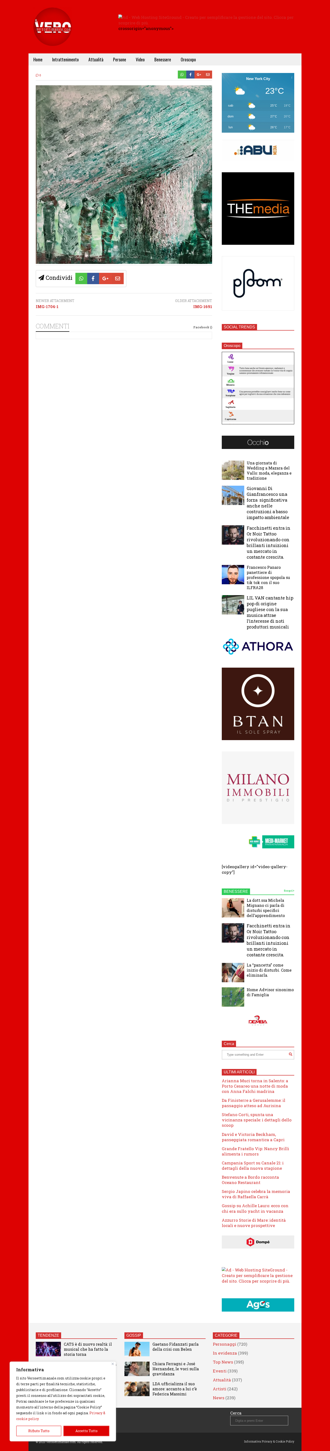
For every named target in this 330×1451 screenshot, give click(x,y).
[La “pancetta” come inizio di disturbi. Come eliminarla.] (233, 972)
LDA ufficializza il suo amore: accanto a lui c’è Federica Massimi (174, 1388)
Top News (223, 1362)
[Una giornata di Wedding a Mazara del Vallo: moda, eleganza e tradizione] (233, 470)
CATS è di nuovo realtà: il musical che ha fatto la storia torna (88, 1349)
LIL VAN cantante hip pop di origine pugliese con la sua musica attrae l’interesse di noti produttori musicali (270, 612)
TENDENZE (48, 1335)
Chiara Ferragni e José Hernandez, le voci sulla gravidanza (175, 1368)
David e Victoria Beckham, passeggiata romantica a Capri (253, 1137)
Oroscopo (188, 59)
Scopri (288, 890)
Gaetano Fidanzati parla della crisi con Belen (175, 1347)
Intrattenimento (65, 59)
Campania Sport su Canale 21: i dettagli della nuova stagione (253, 1165)
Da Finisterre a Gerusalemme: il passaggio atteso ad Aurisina (253, 1102)
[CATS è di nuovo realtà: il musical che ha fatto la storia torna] (48, 1349)
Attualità (95, 59)
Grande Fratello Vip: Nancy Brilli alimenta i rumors (255, 1151)
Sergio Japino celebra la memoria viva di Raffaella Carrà (256, 1194)
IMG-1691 (202, 306)
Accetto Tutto (86, 1431)
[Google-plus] (199, 75)
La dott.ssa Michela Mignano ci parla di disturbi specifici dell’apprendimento (266, 908)
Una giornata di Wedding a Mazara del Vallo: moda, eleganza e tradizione (269, 470)
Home (38, 59)
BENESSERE (236, 891)
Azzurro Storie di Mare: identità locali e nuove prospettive (254, 1222)
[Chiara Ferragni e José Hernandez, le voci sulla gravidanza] (137, 1369)
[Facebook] (190, 75)
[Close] (113, 1364)
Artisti (219, 1389)
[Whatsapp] (182, 75)
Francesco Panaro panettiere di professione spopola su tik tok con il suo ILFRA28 (268, 577)
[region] (63, 1401)
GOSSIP (133, 1335)
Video (140, 59)
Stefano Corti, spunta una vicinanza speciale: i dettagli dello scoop (257, 1120)
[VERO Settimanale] (52, 34)
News (218, 1397)
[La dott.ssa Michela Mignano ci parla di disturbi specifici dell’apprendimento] (233, 907)
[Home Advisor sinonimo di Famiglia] (233, 997)
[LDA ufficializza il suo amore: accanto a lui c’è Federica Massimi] (137, 1389)
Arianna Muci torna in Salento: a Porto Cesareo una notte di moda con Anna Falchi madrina (255, 1086)
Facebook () (202, 327)
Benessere (162, 59)
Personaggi (224, 1344)
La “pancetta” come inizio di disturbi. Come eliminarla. (269, 970)
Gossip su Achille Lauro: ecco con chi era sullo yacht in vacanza (255, 1208)
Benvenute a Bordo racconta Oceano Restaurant (250, 1179)
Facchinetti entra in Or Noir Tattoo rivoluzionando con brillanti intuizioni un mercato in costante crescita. (268, 542)
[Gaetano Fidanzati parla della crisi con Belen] (137, 1349)
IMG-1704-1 (47, 306)
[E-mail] (208, 75)
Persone (119, 59)
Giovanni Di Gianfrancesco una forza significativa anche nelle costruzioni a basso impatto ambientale (268, 502)
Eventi (220, 1371)
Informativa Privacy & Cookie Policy (269, 1441)
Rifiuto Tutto (39, 1431)
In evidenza (225, 1353)
